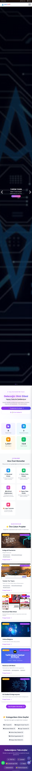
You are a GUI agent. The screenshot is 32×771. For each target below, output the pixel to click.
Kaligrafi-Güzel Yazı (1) (22, 724)
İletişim (29, 0)
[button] (30, 192)
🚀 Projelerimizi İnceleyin (15, 408)
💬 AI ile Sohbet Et (17, 412)
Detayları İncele (16, 196)
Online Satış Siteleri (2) (16, 732)
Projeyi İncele (6, 559)
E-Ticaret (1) (8, 724)
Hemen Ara (23, 0)
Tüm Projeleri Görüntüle (15, 706)
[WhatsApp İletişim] (3, 763)
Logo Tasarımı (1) (24, 728)
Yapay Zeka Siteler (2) (16, 740)
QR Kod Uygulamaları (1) (16, 736)
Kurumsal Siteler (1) (9, 728)
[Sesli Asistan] (29, 762)
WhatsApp (4, 0)
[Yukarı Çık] (29, 758)
